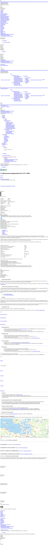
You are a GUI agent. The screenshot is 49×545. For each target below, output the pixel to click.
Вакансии (2, 522)
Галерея (1, 515)
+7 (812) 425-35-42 (6, 62)
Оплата (3, 232)
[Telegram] (6, 170)
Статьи (1, 523)
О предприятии (2, 518)
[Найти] (1, 6)
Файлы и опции (5, 234)
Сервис (3, 231)
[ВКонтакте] (1, 170)
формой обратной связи (13, 413)
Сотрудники (2, 521)
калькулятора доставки (16, 408)
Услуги (5, 119)
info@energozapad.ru (4, 65)
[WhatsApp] (5, 170)
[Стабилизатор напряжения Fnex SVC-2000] (7, 186)
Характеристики (5, 230)
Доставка (3, 233)
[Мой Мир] (3, 170)
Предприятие (6, 136)
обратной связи (17, 444)
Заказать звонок (6, 162)
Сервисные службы (9, 122)
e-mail (10, 444)
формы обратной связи (23, 408)
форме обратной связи (25, 342)
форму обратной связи (41, 310)
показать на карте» (19, 394)
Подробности (2, 209)
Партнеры (2, 520)
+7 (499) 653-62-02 (4, 35)
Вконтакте (4, 51)
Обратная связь (2, 64)
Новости (1, 519)
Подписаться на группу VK (5, 524)
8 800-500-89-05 (3, 33)
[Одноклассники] (2, 170)
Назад (6, 118)
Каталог (1, 511)
